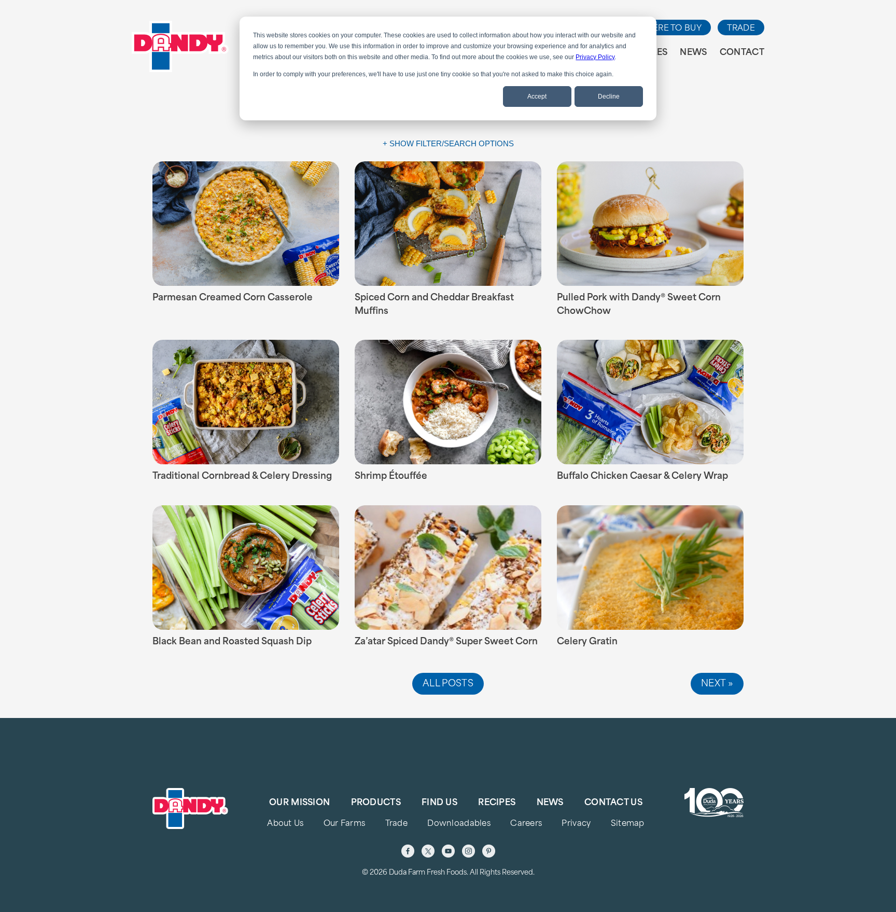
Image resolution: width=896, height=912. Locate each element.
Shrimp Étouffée (391, 476)
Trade (741, 29)
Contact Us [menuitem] (613, 803)
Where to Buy (669, 29)
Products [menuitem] (376, 803)
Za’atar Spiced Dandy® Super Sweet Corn (446, 642)
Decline (609, 96)
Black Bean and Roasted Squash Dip (232, 642)
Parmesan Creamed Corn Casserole (232, 298)
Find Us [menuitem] (439, 803)
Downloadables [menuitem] (459, 824)
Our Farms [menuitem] (345, 824)
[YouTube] (448, 851)
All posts (448, 684)
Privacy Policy (595, 57)
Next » (717, 684)
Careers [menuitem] (526, 824)
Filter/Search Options (465, 143)
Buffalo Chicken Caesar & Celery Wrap (642, 476)
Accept (537, 96)
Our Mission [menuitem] (299, 803)
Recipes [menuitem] (496, 803)
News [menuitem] (693, 53)
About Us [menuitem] (285, 824)
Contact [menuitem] (742, 53)
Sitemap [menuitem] (628, 824)
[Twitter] (428, 851)
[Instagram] (468, 851)
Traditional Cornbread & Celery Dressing (242, 476)
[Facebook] (407, 851)
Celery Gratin (587, 642)
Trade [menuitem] (396, 824)
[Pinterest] (488, 851)
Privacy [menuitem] (576, 824)
